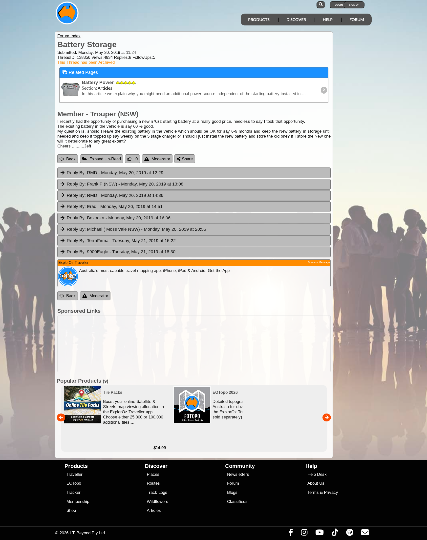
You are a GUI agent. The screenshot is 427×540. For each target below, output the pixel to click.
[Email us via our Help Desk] (364, 533)
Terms (313, 492)
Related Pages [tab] (83, 72)
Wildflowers (157, 501)
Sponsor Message (319, 262)
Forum (356, 19)
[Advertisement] (218, 344)
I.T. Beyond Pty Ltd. (88, 532)
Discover (296, 19)
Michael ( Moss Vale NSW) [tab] (136, 229)
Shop (71, 510)
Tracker (73, 492)
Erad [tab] (115, 206)
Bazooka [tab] (119, 217)
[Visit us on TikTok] (335, 533)
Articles (154, 510)
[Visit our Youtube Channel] (320, 533)
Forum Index (69, 36)
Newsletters (238, 474)
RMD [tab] (115, 172)
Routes (153, 483)
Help (328, 19)
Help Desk (317, 474)
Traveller (74, 474)
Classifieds (237, 501)
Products (259, 19)
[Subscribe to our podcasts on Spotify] (349, 533)
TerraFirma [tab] (121, 240)
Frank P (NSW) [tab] (125, 184)
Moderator (160, 159)
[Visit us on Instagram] (304, 533)
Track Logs (157, 492)
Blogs (232, 492)
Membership (77, 501)
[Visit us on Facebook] (290, 533)
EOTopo (73, 483)
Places (153, 474)
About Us (315, 483)
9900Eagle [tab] (121, 251)
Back (71, 159)
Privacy (331, 492)
